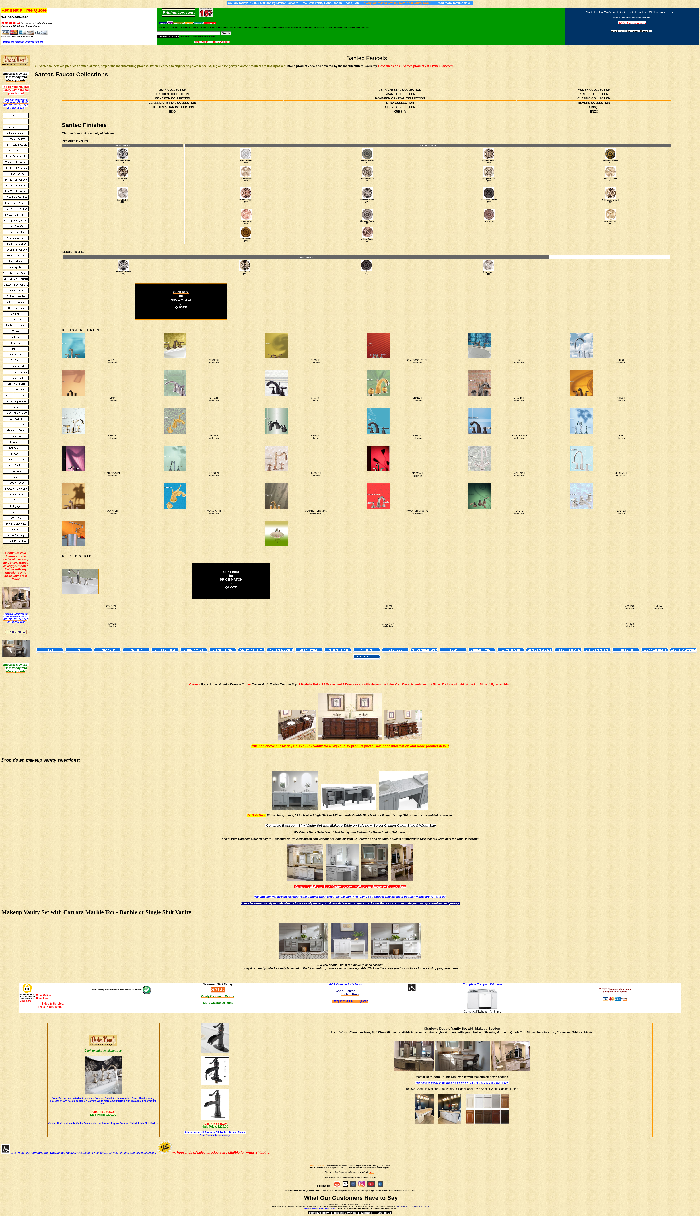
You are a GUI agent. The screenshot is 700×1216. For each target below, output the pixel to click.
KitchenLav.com (317, 1166)
